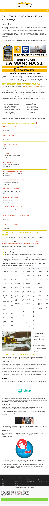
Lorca (27, 484)
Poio (27, 483)
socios (21, 491)
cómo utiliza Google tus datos (17, 493)
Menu (2, 10)
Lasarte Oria (4, 481)
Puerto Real (40, 484)
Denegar (24, 502)
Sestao (3, 483)
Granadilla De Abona (18, 477)
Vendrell (16, 485)
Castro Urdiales (41, 479)
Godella (3, 479)
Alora (3, 485)
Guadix (3, 477)
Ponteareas (40, 477)
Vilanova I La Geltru (30, 481)
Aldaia (15, 479)
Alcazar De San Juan (18, 481)
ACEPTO (24, 499)
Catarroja (16, 483)
